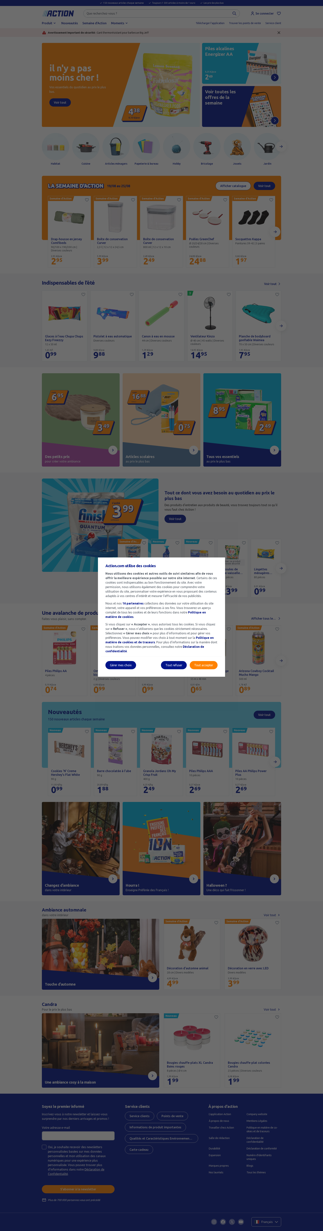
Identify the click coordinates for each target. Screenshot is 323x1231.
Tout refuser (173, 665)
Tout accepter (203, 665)
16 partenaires (133, 603)
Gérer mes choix (121, 665)
